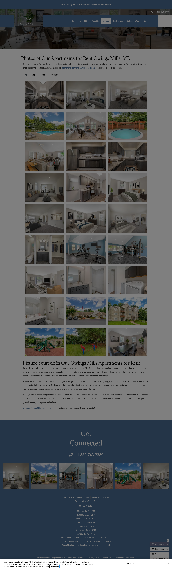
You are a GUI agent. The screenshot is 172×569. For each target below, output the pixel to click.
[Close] (168, 563)
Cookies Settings (131, 563)
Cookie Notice (54, 566)
